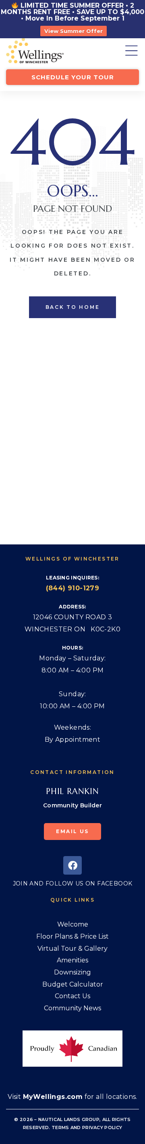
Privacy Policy (102, 1127)
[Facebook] (72, 865)
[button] (72, 77)
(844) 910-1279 (72, 588)
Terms (60, 1127)
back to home (73, 307)
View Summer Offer (73, 31)
